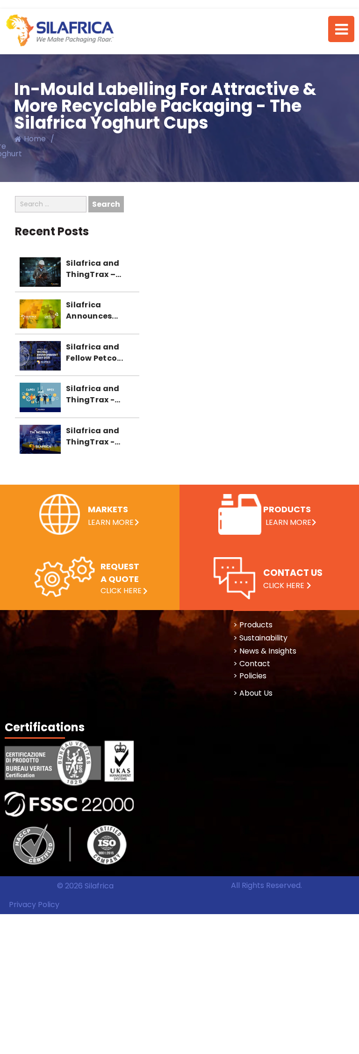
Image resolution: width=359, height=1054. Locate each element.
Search (106, 204)
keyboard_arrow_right (145, 591)
